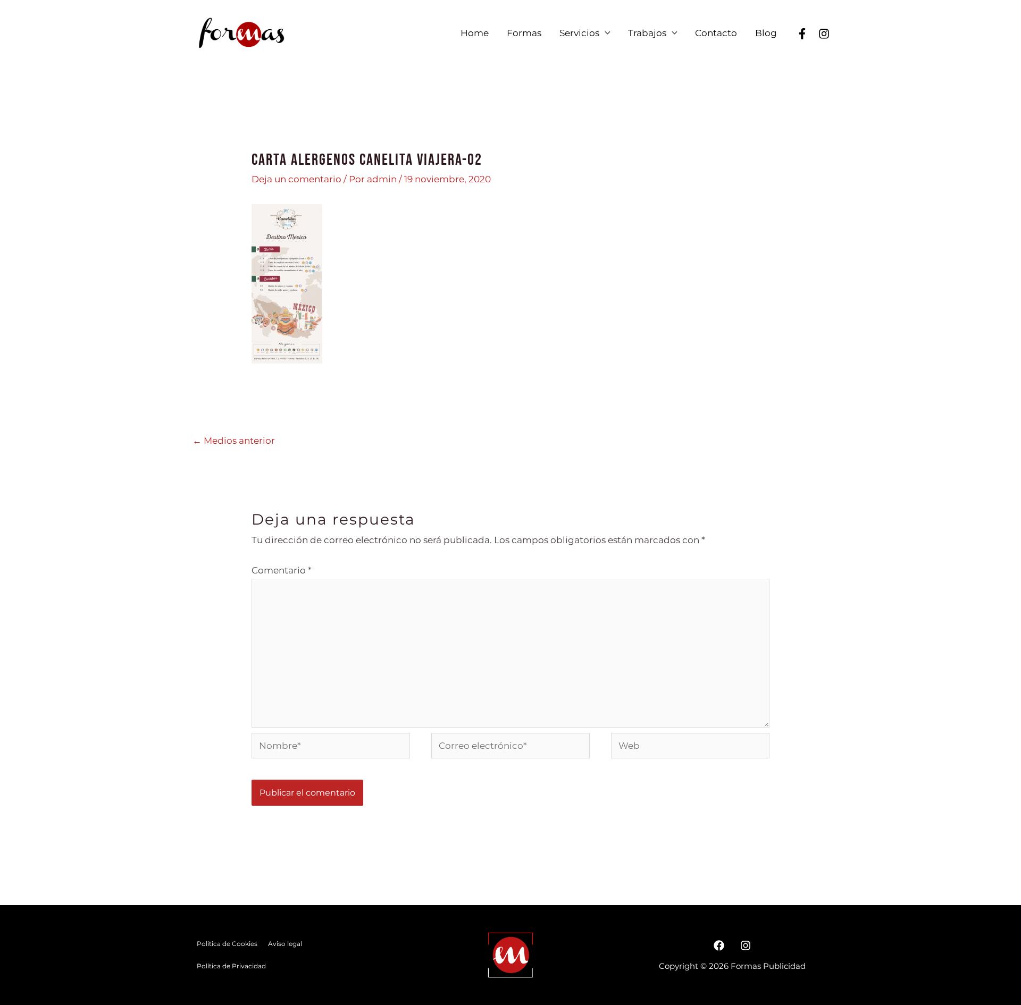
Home (475, 33)
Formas (524, 33)
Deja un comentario (296, 179)
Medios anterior (234, 440)
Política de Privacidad (231, 966)
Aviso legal (285, 944)
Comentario (282, 570)
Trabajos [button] (647, 33)
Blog (766, 33)
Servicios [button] (579, 33)
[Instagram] (745, 945)
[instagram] (824, 33)
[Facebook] (802, 33)
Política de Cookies (227, 944)
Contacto (716, 33)
